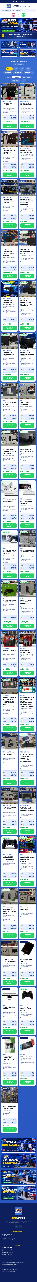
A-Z (24, 80)
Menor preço (26, 77)
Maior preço (15, 80)
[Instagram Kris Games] (13, 15)
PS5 (16, 69)
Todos (9, 69)
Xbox (28, 69)
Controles (28, 73)
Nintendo (8, 73)
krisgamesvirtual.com (7, 1252)
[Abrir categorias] (18, 15)
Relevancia (16, 77)
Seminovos (18, 73)
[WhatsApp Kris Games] (23, 15)
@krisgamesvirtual (7, 1250)
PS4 (22, 69)
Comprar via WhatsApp (9, 125)
